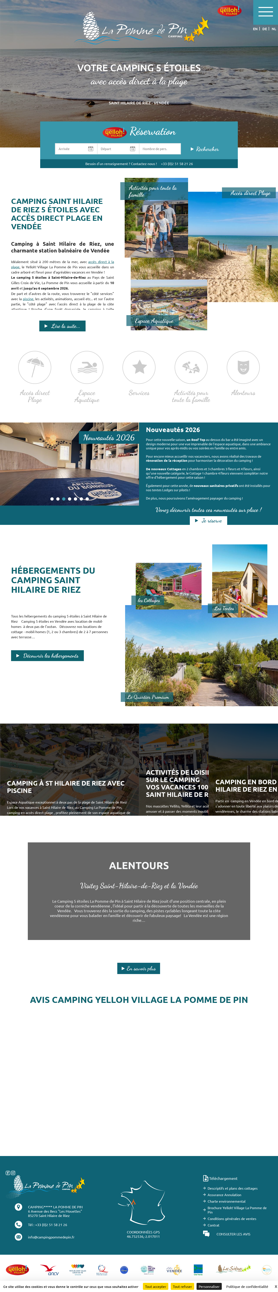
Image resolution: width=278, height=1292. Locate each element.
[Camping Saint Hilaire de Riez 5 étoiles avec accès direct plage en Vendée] (139, 32)
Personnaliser (209, 1286)
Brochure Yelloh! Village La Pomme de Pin (237, 1209)
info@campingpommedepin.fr (51, 1237)
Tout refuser (182, 1286)
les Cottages (149, 600)
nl (274, 28)
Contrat (213, 1225)
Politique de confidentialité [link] (247, 1286)
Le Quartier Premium (148, 697)
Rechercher (207, 149)
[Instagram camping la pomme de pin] (13, 1172)
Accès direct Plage (250, 193)
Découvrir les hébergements (50, 655)
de (264, 28)
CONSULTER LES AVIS (233, 1234)
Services (139, 392)
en (255, 28)
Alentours (243, 392)
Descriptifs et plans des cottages (233, 1188)
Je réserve (212, 520)
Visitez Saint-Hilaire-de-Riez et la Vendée (139, 885)
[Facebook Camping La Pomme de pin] (8, 1172)
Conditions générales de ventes (232, 1218)
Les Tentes (224, 608)
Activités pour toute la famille (153, 191)
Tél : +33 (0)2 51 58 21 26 (47, 1224)
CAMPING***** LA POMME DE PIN (55, 1207)
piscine (28, 298)
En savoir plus (141, 968)
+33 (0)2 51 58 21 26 (177, 163)
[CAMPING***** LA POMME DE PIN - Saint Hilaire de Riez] (46, 1186)
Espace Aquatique (154, 320)
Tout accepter (155, 1286)
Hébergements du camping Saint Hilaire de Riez (53, 580)
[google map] (139, 1091)
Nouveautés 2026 (109, 437)
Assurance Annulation (224, 1194)
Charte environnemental (226, 1201)
